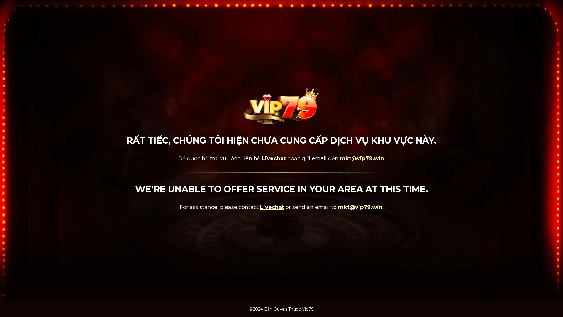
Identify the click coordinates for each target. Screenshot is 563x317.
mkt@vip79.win (362, 158)
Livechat (274, 158)
